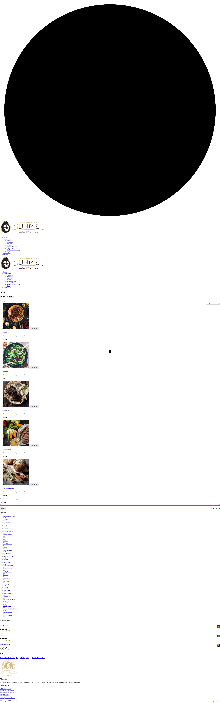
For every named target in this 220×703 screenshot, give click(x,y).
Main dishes (6, 578)
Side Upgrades (7, 606)
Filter (3, 508)
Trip (46, 657)
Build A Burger (7, 550)
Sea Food (6, 581)
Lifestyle (24, 657)
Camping (14, 657)
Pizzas (8, 251)
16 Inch (5, 519)
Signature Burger (8, 565)
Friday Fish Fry (11, 248)
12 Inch (5, 541)
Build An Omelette (8, 556)
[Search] (17, 499)
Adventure (5, 657)
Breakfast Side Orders (9, 516)
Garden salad (6, 371)
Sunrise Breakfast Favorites (10, 609)
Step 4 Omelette (7, 553)
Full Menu (10, 240)
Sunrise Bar (15, 701)
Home (5, 237)
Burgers (9, 245)
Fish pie (5, 332)
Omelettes (6, 603)
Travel (41, 657)
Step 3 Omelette (7, 544)
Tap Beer (5, 587)
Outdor (30, 657)
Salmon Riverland (7, 449)
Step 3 (5, 547)
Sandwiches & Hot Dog (13, 250)
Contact (5, 254)
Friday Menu (6, 596)
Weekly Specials (7, 590)
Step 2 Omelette (7, 522)
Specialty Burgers (8, 531)
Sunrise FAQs (7, 253)
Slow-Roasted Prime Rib (8, 488)
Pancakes (6, 559)
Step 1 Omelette (7, 534)
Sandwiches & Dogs (9, 599)
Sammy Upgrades (8, 615)
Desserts (5, 575)
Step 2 (5, 537)
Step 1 (5, 525)
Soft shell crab (6, 410)
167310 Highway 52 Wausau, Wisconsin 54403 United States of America (7, 690)
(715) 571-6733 (4, 695)
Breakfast (9, 243)
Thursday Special (8, 593)
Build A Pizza (7, 562)
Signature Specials (12, 246)
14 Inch (5, 528)
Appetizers (10, 242)
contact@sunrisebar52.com (7, 698)
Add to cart (34, 328)
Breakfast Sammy (8, 612)
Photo (35, 657)
